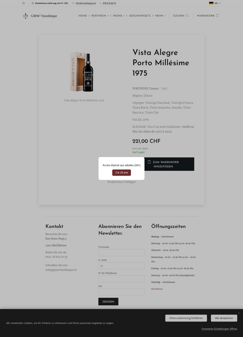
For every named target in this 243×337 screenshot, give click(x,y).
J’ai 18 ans (121, 172)
